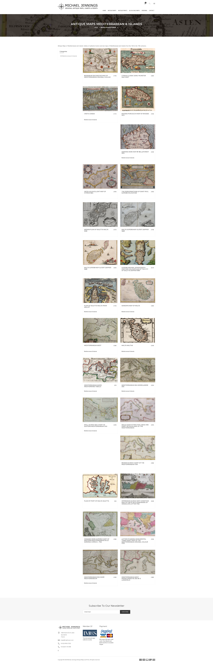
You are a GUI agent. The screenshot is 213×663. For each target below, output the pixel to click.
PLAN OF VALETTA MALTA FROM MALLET (95, 306)
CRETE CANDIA (89, 114)
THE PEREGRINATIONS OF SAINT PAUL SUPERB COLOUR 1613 (135, 192)
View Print (110, 72)
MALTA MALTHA (127, 345)
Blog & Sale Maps (134, 10)
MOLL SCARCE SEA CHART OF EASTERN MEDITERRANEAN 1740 (95, 425)
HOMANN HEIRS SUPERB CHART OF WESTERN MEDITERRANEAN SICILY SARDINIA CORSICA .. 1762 (96, 540)
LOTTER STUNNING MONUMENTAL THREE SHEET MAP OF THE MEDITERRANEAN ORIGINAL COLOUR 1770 (135, 541)
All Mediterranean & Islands (68, 56)
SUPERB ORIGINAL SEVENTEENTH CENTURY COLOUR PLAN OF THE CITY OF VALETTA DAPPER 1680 (135, 269)
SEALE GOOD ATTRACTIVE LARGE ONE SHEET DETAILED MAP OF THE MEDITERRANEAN (135, 426)
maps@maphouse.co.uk (67, 640)
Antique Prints (122, 10)
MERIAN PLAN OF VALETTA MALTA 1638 (96, 230)
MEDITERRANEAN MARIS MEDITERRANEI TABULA (93, 385)
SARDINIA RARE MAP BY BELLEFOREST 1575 (135, 152)
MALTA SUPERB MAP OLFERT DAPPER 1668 (135, 230)
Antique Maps (112, 10)
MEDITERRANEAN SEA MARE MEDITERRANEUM (94, 577)
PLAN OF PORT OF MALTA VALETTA (96, 501)
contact (151, 10)
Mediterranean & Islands (108, 27)
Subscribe (125, 612)
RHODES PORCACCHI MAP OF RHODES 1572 (135, 114)
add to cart (93, 72)
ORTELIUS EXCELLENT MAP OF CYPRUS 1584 (95, 192)
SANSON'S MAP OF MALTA (131, 306)
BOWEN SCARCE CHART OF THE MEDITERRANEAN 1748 (133, 463)
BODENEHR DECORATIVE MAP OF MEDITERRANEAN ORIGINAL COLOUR (97, 76)
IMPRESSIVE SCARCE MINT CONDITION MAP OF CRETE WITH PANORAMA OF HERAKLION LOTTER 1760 (135, 502)
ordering (144, 10)
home (104, 10)
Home (96, 27)
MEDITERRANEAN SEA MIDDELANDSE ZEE (135, 385)
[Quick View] (100, 60)
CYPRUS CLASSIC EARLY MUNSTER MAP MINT (134, 76)
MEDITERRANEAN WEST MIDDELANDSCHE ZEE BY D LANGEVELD (131, 578)
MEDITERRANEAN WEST (92, 345)
